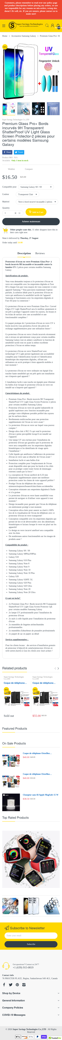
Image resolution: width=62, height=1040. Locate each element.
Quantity (6, 208)
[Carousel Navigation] (57, 668)
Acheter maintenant (31, 221)
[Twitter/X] (10, 985)
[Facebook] (4, 985)
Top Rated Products (15, 817)
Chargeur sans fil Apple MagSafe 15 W (40, 795)
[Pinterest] (17, 985)
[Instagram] (24, 985)
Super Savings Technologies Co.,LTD (15, 120)
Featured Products (14, 728)
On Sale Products (14, 743)
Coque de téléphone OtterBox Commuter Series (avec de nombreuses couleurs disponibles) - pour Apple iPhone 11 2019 (40, 753)
